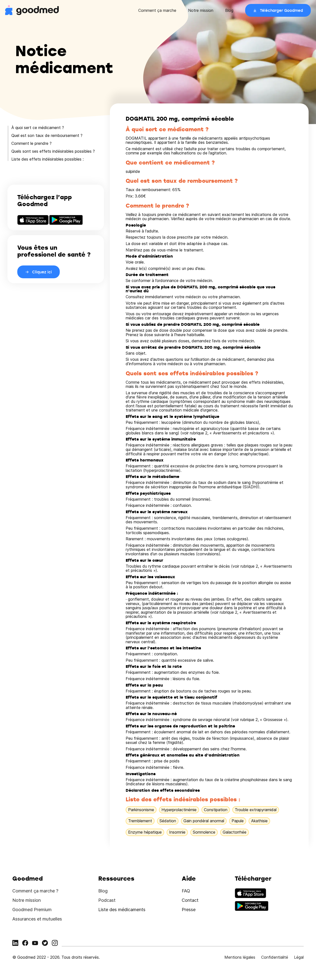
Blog (229, 10)
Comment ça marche (157, 10)
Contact (190, 900)
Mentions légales (239, 957)
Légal (299, 957)
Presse (189, 909)
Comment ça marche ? (35, 890)
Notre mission (200, 10)
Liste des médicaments (121, 909)
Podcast (107, 900)
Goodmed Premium (32, 909)
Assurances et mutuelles (37, 918)
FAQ (186, 890)
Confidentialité (274, 957)
